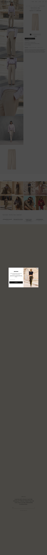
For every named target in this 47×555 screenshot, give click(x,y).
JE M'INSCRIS (16, 282)
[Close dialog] (37, 268)
